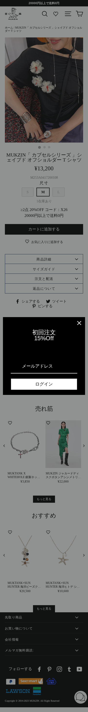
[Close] (79, 323)
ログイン (44, 384)
